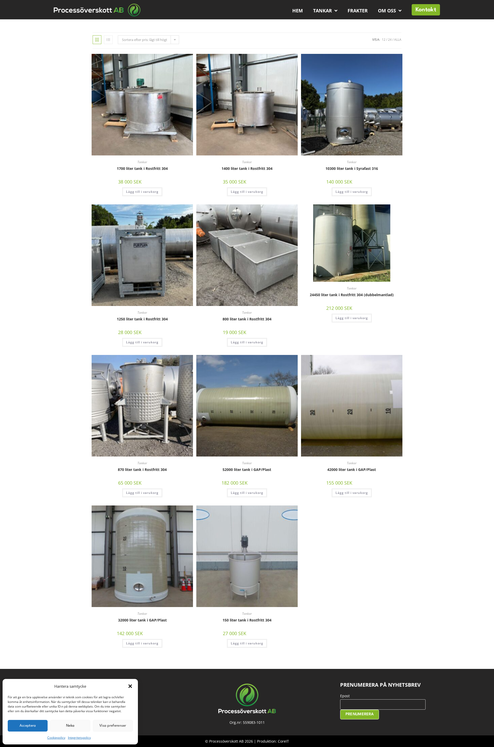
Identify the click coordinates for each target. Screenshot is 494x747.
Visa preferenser (112, 725)
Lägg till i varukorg (142, 191)
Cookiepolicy (56, 737)
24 (390, 39)
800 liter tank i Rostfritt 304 (247, 319)
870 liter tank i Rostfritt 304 (142, 469)
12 (383, 39)
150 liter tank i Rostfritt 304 (247, 620)
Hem (297, 10)
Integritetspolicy (79, 737)
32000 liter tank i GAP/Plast (142, 620)
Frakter (358, 10)
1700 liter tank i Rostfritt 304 (142, 168)
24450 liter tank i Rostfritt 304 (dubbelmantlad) (352, 294)
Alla (397, 39)
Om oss (387, 10)
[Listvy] (108, 39)
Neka (70, 725)
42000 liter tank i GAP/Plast (351, 469)
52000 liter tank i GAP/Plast (247, 469)
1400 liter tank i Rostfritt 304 (247, 168)
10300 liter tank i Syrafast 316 (351, 168)
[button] (130, 686)
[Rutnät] (97, 39)
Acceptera (28, 725)
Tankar (322, 10)
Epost (345, 695)
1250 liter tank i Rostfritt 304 (142, 319)
